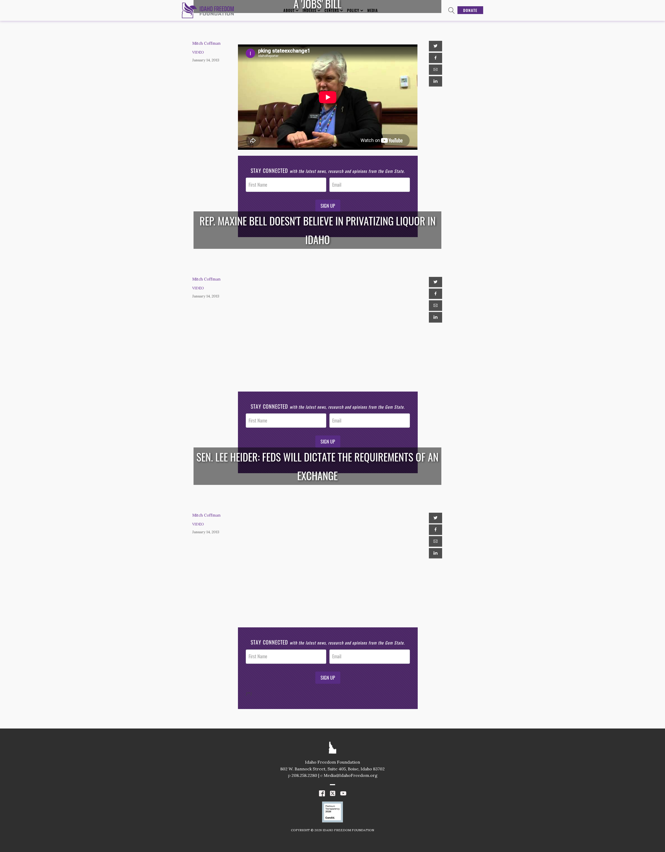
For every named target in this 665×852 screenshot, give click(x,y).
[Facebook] (435, 58)
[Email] (435, 69)
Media (372, 10)
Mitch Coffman (206, 43)
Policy (353, 10)
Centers (331, 10)
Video (198, 52)
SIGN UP (328, 205)
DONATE (470, 10)
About (289, 10)
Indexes (309, 10)
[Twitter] (435, 46)
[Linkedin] (435, 81)
